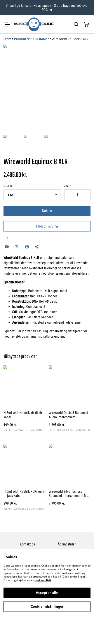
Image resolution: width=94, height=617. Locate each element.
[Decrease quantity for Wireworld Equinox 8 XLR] (68, 194)
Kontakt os (27, 544)
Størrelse (10, 186)
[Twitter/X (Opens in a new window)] (17, 246)
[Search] (76, 24)
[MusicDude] (34, 24)
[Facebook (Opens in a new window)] (6, 246)
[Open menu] (7, 24)
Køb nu (47, 211)
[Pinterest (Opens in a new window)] (27, 246)
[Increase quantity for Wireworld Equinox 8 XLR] (86, 194)
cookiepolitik (43, 580)
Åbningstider (67, 544)
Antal (68, 186)
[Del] (37, 246)
